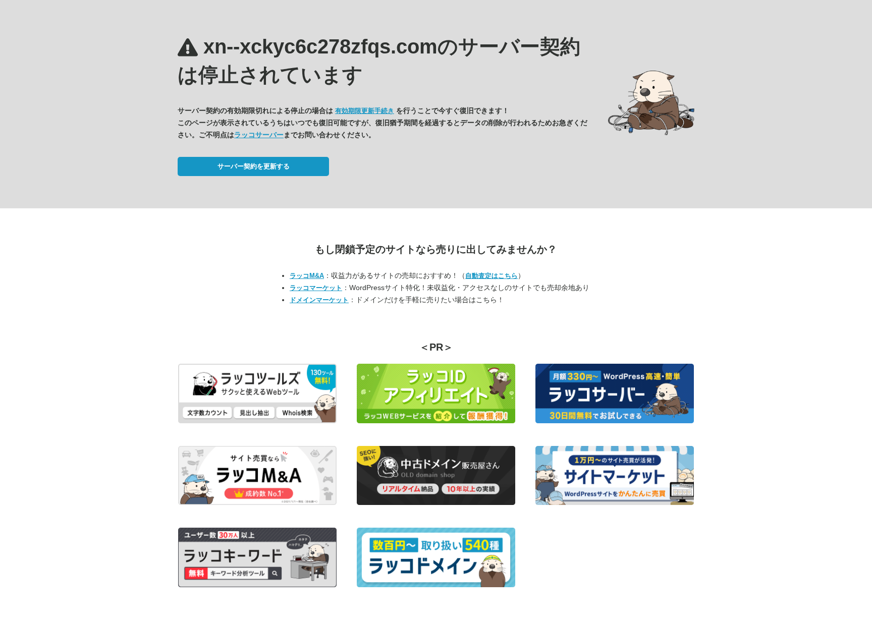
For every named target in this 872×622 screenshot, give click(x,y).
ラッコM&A (307, 275)
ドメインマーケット (319, 300)
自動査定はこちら (491, 275)
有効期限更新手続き (364, 111)
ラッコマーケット (316, 288)
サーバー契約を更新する (253, 166)
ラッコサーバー (259, 135)
